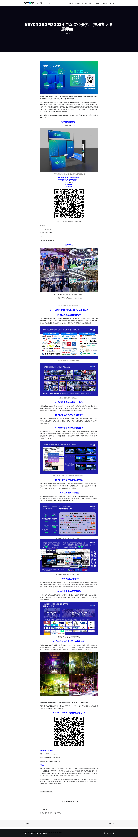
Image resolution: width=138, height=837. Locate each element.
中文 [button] (113, 3)
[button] (61, 801)
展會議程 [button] (84, 3)
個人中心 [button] (71, 3)
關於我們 (105, 3)
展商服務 (77, 3)
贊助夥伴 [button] (98, 3)
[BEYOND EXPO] (33, 3)
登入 (48, 813)
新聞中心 (91, 3)
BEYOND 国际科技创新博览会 (46, 791)
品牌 (50, 3)
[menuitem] (48, 3)
